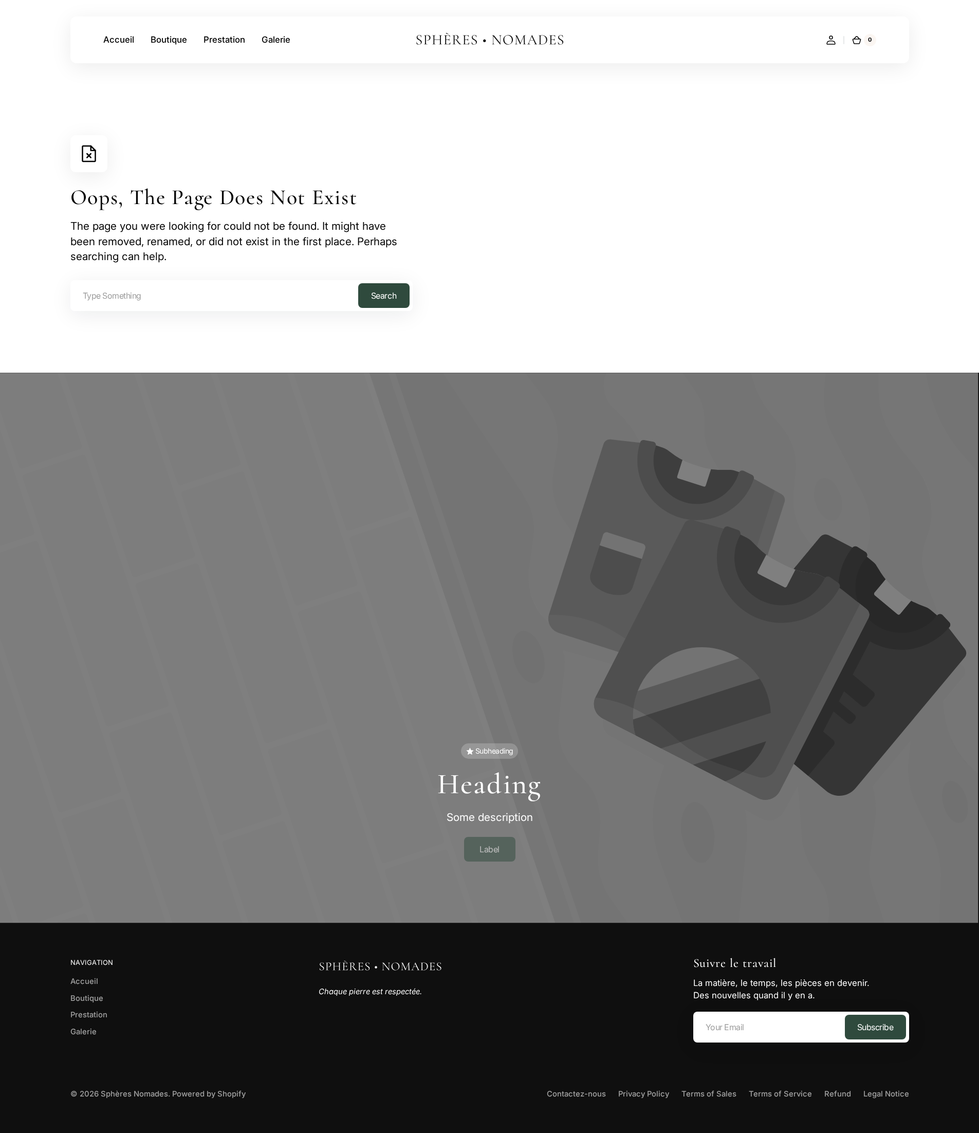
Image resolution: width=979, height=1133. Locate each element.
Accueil (84, 981)
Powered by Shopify (209, 1094)
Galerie (83, 1031)
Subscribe (875, 1027)
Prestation (88, 1014)
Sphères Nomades (134, 1094)
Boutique (86, 998)
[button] (831, 40)
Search (383, 295)
